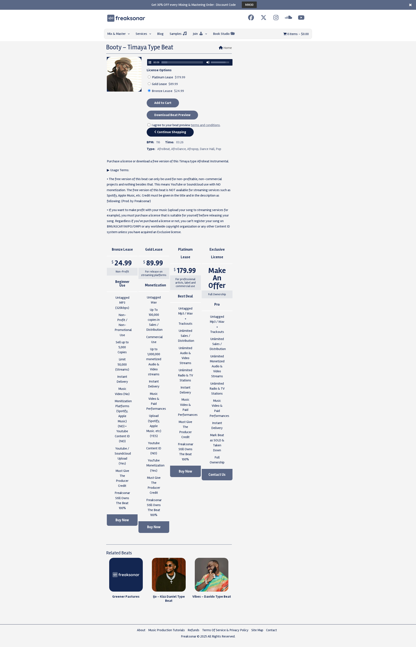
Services (141, 34)
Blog (160, 34)
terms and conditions (205, 125)
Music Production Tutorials (166, 630)
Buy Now (122, 520)
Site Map (257, 630)
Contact (271, 630)
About (141, 630)
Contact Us (217, 474)
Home (227, 48)
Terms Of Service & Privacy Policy (225, 630)
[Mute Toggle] (208, 62)
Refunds (193, 630)
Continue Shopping (171, 132)
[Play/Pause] (150, 62)
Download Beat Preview (172, 115)
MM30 (249, 5)
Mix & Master (116, 34)
